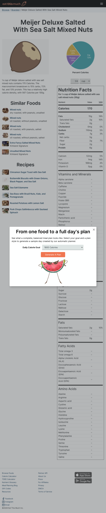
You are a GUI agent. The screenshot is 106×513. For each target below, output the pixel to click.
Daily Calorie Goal (31, 247)
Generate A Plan (53, 254)
